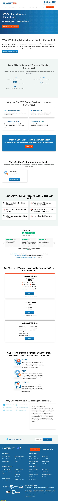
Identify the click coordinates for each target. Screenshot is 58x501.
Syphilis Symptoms (45, 471)
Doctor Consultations (19, 456)
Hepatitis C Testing (19, 469)
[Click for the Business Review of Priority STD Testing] (8, 492)
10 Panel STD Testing (6, 469)
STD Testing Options (32, 7)
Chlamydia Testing (6, 475)
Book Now (29, 146)
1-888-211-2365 (50, 2)
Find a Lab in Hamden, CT (10, 51)
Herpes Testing (18, 471)
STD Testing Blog (45, 476)
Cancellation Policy (44, 487)
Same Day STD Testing (33, 461)
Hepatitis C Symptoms (33, 476)
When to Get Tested (6, 456)
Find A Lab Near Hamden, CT (10, 26)
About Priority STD (32, 456)
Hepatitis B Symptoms (33, 474)
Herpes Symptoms (32, 479)
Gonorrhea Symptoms (33, 471)
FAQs (16, 461)
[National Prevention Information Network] (16, 486)
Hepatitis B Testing (6, 480)
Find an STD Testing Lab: (16, 439)
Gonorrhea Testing (6, 478)
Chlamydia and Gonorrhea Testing (7, 472)
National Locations (45, 461)
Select (29, 312)
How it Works (12, 7)
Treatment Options (19, 458)
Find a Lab (41, 7)
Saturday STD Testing (46, 458)
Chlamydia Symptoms (33, 469)
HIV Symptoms (45, 469)
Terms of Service (35, 487)
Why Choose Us (21, 7)
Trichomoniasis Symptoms (47, 474)
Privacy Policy (28, 487)
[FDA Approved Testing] (6, 486)
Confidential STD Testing (34, 458)
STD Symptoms (32, 466)
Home (5, 7)
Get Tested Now (35, 449)
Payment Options (5, 458)
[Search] (47, 439)
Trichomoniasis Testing (19, 479)
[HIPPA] (12, 486)
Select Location (14, 179)
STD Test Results (5, 461)
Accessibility (52, 487)
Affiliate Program (45, 463)
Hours (10, 176)
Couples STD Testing (33, 463)
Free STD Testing (45, 456)
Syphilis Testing (18, 476)
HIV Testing (17, 474)
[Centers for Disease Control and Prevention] (21, 486)
